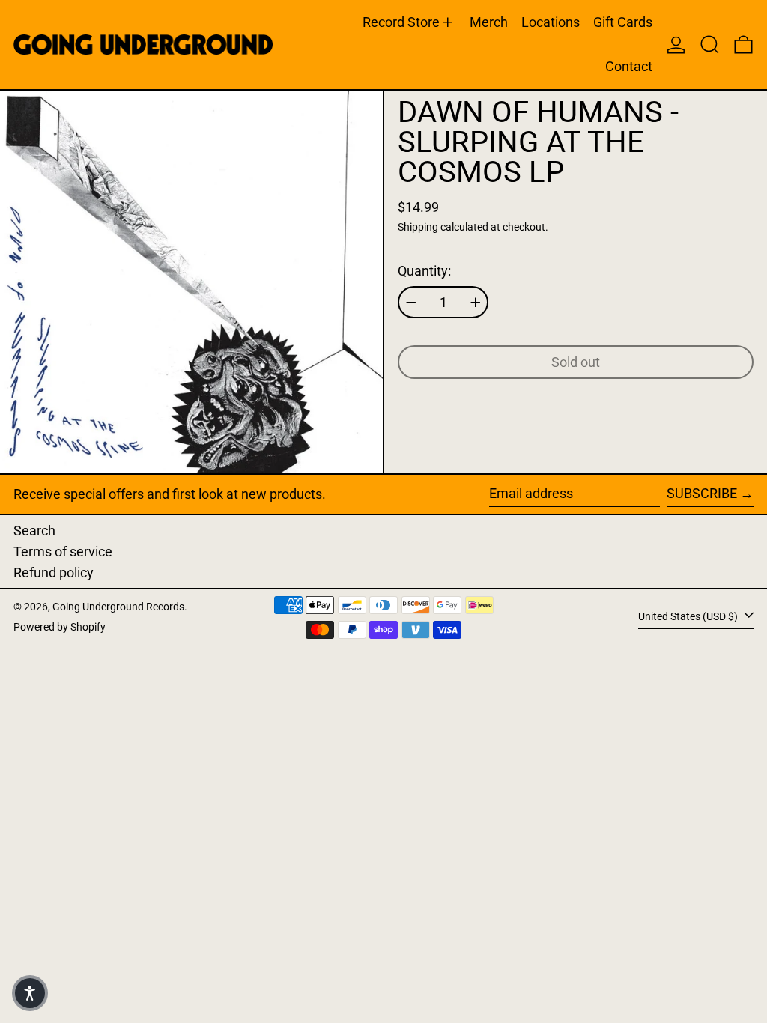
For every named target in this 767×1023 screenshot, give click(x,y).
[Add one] (475, 302)
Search (34, 530)
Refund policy (53, 572)
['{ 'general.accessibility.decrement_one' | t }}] (411, 302)
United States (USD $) (689, 616)
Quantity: (424, 271)
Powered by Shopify (59, 627)
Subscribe (702, 493)
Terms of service (62, 551)
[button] (710, 44)
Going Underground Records (118, 607)
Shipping (418, 227)
